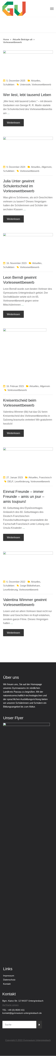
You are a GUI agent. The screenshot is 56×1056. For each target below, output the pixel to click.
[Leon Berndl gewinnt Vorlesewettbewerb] (28, 245)
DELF (10, 481)
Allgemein (46, 167)
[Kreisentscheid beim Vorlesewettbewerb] (24, 354)
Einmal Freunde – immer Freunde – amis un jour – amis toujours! (23, 496)
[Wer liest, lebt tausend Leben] (28, 62)
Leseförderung (22, 481)
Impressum (8, 975)
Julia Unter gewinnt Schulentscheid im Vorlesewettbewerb (18, 186)
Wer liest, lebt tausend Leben (27, 95)
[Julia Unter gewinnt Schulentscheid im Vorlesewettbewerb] (28, 149)
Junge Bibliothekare (30, 585)
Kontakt (7, 984)
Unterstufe (25, 84)
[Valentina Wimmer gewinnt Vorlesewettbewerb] (28, 564)
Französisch (45, 477)
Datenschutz (9, 979)
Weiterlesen (13, 122)
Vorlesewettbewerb (41, 84)
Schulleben (8, 84)
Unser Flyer (13, 718)
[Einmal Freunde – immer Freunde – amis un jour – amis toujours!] (28, 459)
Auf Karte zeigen (10, 1005)
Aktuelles (35, 80)
